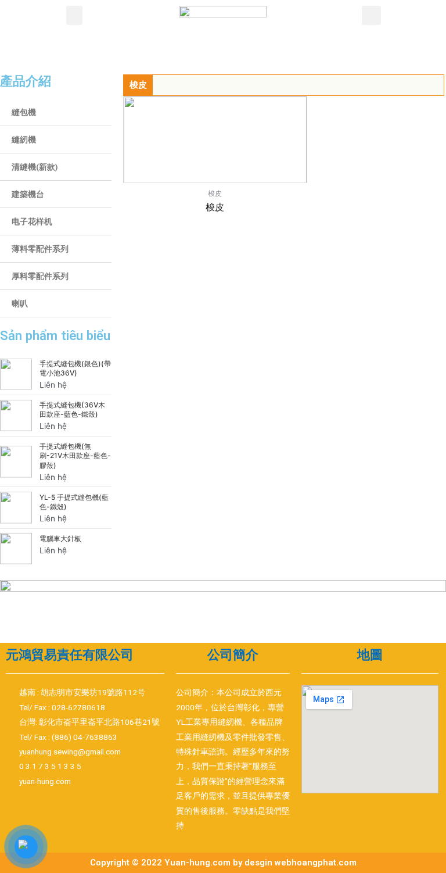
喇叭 (20, 303)
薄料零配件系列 (40, 248)
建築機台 (28, 194)
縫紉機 (24, 139)
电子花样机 (32, 221)
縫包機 (24, 112)
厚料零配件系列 (40, 276)
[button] (74, 15)
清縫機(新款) (35, 166)
